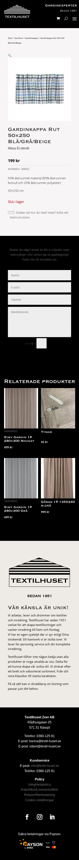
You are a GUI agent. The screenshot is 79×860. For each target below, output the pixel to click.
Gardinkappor (31, 38)
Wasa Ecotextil (18, 148)
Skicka (61, 343)
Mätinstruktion (20, 217)
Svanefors (10, 431)
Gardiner (19, 38)
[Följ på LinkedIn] (52, 817)
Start (10, 38)
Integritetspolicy (39, 784)
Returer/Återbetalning (39, 795)
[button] (9, 55)
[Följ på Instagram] (39, 817)
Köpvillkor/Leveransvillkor (39, 789)
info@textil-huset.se (45, 765)
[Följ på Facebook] (26, 817)
